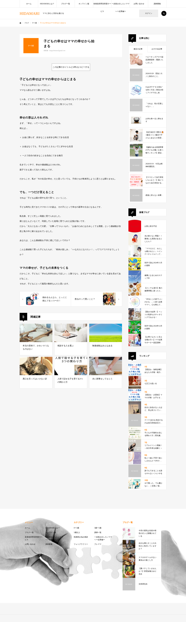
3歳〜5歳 (97, 528)
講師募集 (157, 4)
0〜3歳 (76, 528)
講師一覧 (97, 532)
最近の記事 (138, 49)
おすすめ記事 (157, 49)
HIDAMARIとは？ (47, 4)
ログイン (148, 13)
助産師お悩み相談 (81, 537)
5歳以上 (77, 532)
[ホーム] (20, 23)
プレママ (97, 544)
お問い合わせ (139, 4)
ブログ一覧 (65, 4)
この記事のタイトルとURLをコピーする (71, 67)
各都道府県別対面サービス (102, 5)
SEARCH (163, 13)
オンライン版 (84, 4)
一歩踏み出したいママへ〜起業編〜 (120, 5)
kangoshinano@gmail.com (57, 50)
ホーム (29, 4)
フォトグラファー (81, 544)
